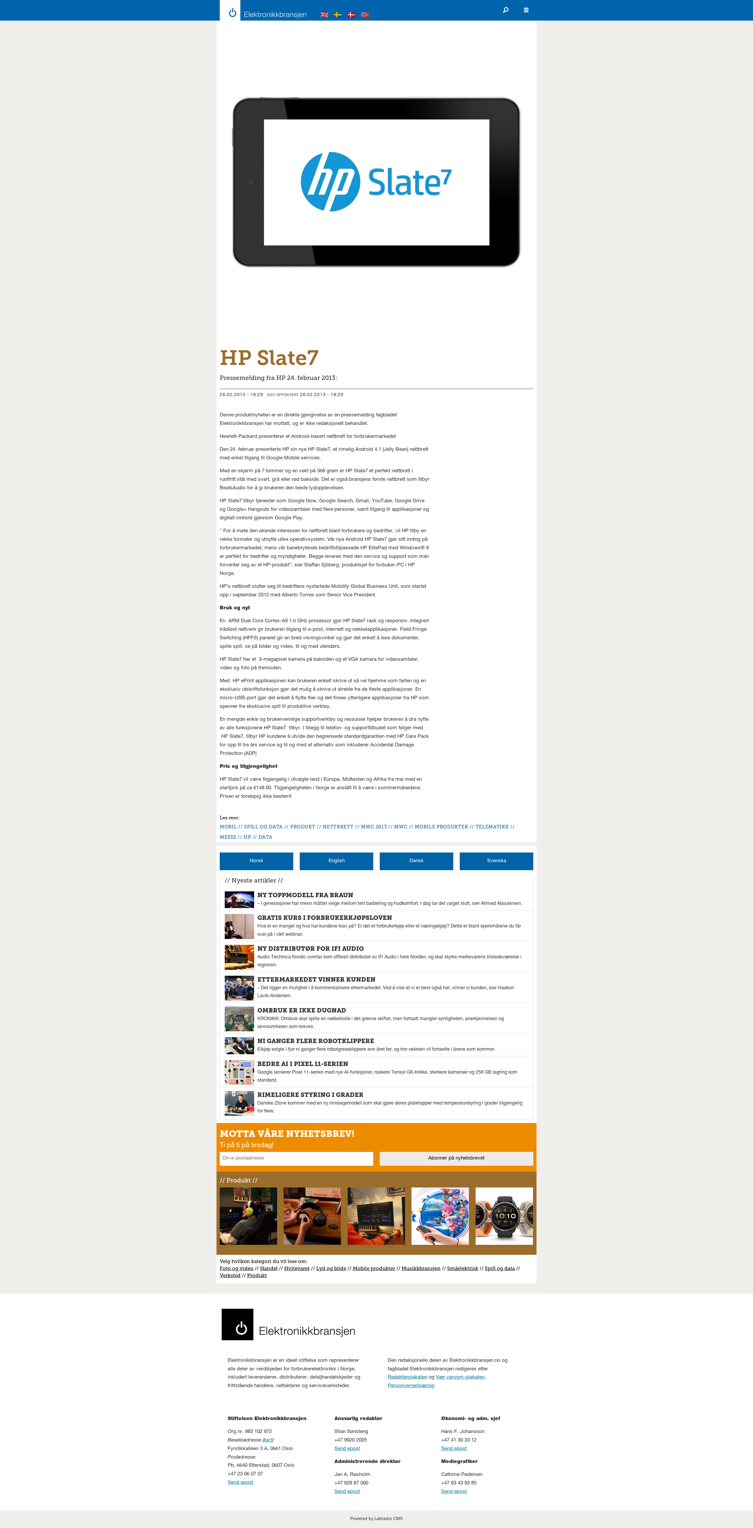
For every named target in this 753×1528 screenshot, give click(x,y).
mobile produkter (441, 827)
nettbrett (338, 827)
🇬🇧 (324, 15)
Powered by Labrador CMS (376, 1519)
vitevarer (299, 1268)
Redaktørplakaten (407, 1377)
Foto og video (237, 1268)
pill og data (501, 1268)
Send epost (240, 1482)
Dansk (416, 861)
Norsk (256, 861)
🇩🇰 (351, 15)
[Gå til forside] (261, 10)
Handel (269, 1268)
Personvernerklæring (411, 1386)
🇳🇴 (365, 15)
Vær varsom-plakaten (460, 1377)
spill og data (263, 827)
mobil (228, 827)
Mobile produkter (374, 1268)
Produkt (257, 1275)
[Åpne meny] (526, 10)
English (337, 861)
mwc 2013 (374, 827)
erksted (232, 1275)
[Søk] (505, 10)
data (266, 837)
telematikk (492, 827)
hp (247, 837)
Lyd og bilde (331, 1268)
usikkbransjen (423, 1268)
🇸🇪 (338, 15)
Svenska (496, 861)
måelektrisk (464, 1268)
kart (268, 1440)
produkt (302, 827)
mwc (400, 827)
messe (228, 837)
